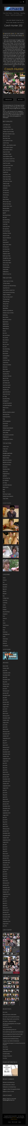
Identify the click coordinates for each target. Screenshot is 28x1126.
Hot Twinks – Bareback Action (9, 1021)
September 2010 (6, 921)
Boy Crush (5, 342)
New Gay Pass (6, 251)
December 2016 (6, 752)
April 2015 (5, 797)
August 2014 (5, 815)
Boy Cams (5, 1012)
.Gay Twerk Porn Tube (8, 165)
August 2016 (5, 761)
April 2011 (5, 905)
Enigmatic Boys (6, 473)
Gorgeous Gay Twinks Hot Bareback (11, 1041)
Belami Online (6, 458)
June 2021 (5, 688)
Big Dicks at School (7, 319)
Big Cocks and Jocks (7, 460)
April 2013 (5, 851)
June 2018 (5, 724)
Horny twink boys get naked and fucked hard (13, 1032)
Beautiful (13, 20)
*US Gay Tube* (6, 299)
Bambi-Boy (5, 315)
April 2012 (5, 878)
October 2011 (6, 892)
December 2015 (6, 779)
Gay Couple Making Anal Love (9, 1029)
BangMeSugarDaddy (7, 453)
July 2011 (5, 898)
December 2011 (6, 887)
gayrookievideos (6, 392)
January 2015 (6, 804)
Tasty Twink (5, 498)
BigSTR (4, 213)
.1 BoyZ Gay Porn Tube (8, 129)
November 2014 (6, 808)
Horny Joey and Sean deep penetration (12, 1036)
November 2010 (6, 917)
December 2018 (6, 718)
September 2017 (6, 738)
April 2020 (5, 700)
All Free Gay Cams (7, 201)
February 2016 (6, 774)
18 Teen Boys (6, 195)
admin (13, 33)
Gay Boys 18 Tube (7, 233)
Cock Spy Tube (6, 222)
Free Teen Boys (6, 231)
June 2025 (5, 670)
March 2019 (5, 713)
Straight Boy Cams (7, 258)
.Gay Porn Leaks (6, 163)
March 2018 (5, 729)
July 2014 (5, 817)
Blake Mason (6, 328)
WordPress (14, 1117)
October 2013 (6, 837)
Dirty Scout (5, 471)
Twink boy (7, 22)
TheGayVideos (6, 267)
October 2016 (6, 756)
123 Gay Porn (6, 192)
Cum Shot (5, 600)
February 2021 (6, 691)
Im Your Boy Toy (6, 478)
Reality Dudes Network (8, 428)
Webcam (5, 643)
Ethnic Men (5, 369)
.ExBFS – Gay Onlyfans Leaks (9, 145)
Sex (22, 20)
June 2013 (5, 846)
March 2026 (5, 666)
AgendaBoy (5, 308)
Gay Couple (5, 1049)
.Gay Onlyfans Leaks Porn (9, 158)
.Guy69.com (5, 172)
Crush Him (5, 224)
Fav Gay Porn (6, 228)
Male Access (5, 407)
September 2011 (6, 894)
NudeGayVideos (6, 416)
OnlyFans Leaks (6, 253)
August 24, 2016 (7, 33)
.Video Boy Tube (6, 185)
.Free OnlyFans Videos (8, 147)
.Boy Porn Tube (6, 136)
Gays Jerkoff (5, 242)
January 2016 (6, 776)
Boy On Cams (6, 344)
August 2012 (5, 869)
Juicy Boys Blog (6, 398)
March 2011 (5, 907)
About (13, 1084)
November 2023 (6, 675)
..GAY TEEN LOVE (6, 124)
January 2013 (6, 858)
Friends (4, 607)
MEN (4, 410)
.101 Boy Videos (6, 283)
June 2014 (5, 819)
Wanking (5, 641)
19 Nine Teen (6, 446)
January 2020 (6, 702)
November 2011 (6, 889)
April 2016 (5, 770)
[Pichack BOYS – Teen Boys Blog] (14, 7)
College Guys (6, 598)
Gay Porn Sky (6, 380)
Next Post (20, 99)
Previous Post (9, 99)
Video (11, 22)
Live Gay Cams (6, 249)
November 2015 (6, 781)
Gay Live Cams (6, 235)
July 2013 (5, 844)
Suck (4, 37)
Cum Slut (5, 1058)
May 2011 (5, 903)
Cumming (5, 602)
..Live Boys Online (7, 127)
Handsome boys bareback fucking (10, 1038)
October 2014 (6, 810)
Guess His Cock (6, 394)
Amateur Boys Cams (7, 206)
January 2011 (6, 912)
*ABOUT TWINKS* (7, 294)
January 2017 (6, 749)
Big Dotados (5, 321)
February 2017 (6, 747)
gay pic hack (5, 378)
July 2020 (5, 697)
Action (10, 20)
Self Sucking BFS (6, 430)
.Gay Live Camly (6, 152)
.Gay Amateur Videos (7, 149)
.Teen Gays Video (7, 179)
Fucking (17, 20)
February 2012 (6, 883)
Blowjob (4, 593)
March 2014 (5, 826)
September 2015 (6, 785)
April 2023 (5, 677)
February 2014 (6, 828)
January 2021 (6, 693)
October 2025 (6, 668)
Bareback (5, 584)
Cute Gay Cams (6, 226)
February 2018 (6, 731)
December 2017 (6, 733)
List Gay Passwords (7, 403)
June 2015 (5, 792)
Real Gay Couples (7, 494)
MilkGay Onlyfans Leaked (8, 412)
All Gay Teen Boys (7, 204)
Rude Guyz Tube (6, 256)
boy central (5, 337)
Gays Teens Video (7, 244)
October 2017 (6, 736)
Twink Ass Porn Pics (7, 1027)
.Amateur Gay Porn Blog (8, 131)
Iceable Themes (14, 1119)
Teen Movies (6, 625)
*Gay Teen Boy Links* (8, 297)
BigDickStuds (6, 324)
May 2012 (5, 876)
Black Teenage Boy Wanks (14, 1089)
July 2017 (5, 740)
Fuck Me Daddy (6, 1053)
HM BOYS (5, 476)
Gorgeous (5, 614)
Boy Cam (5, 333)
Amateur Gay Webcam (8, 310)
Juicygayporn (6, 401)
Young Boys (5, 645)
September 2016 (6, 758)
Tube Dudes (5, 269)
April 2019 (5, 711)
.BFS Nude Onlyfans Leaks (9, 133)
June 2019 (5, 709)
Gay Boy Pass (6, 373)
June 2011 (5, 901)
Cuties (4, 605)
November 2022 (6, 679)
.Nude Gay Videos (7, 176)
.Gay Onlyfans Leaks (7, 156)
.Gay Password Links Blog (8, 161)
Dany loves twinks (7, 364)
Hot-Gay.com (6, 246)
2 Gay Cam (5, 197)
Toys (4, 629)
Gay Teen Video (6, 387)
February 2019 (6, 715)
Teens (4, 627)
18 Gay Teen (6, 303)
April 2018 (5, 727)
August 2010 (5, 923)
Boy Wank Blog (6, 219)
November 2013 (6, 835)
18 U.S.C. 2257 (14, 1122)
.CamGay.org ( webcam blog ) (9, 285)
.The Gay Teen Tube (7, 181)
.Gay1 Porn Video (7, 167)
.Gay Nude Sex (6, 288)
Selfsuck (5, 618)
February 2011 (6, 910)
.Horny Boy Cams (7, 174)
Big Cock (5, 589)
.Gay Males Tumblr (7, 154)
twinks (7, 37)
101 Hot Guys (6, 190)
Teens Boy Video (6, 260)
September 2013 (6, 840)
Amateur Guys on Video (8, 312)
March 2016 (5, 772)
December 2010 (6, 914)
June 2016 (5, 765)
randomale (5, 425)
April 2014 (5, 824)
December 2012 (6, 860)
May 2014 (5, 822)
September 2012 (6, 867)
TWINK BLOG (6, 271)
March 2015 (5, 799)
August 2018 (5, 722)
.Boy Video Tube (6, 138)
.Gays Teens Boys (7, 170)
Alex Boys (5, 451)
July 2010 (5, 926)
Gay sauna (5, 1047)
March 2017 (5, 745)
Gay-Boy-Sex (6, 389)
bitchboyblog (6, 326)
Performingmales (7, 421)
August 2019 (5, 706)
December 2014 (6, 806)
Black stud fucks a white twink (9, 1014)
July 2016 (5, 763)
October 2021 (6, 686)
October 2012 (6, 865)
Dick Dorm (5, 367)
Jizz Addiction (6, 480)
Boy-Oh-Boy (5, 351)
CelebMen (5, 358)
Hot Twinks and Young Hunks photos (11, 1016)
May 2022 (5, 681)
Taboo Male (5, 432)
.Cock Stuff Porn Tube (8, 140)
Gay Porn (5, 240)
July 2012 (5, 871)
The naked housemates (8, 434)
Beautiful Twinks (6, 455)
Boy (4, 596)
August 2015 (5, 788)
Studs (4, 623)
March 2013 (5, 853)
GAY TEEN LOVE (6, 382)
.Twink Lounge (6, 183)
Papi (4, 419)
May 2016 (5, 767)
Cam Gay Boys (6, 355)
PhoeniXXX (5, 423)
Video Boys (14, 22)
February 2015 (6, 801)
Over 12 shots (11, 1091)
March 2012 (5, 880)
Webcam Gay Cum (7, 274)
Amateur (5, 580)
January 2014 (6, 831)
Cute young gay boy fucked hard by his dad (12, 1034)
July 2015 (5, 790)
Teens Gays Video (7, 262)
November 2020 (6, 695)
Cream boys (5, 362)
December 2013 (6, 833)
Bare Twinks (5, 317)
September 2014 (6, 813)
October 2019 (6, 704)
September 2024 (6, 672)
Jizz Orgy (5, 396)
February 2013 (6, 856)
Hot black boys (11, 1082)
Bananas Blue (6, 208)
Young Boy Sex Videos (8, 439)
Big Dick (4, 591)
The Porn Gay (6, 265)
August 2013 (5, 842)
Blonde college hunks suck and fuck (11, 1019)
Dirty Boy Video (6, 469)
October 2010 (6, 919)
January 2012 (6, 885)
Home (7, 20)
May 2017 (5, 743)
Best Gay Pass (6, 210)
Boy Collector (6, 340)
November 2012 (6, 862)
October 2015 (6, 783)
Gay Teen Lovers (7, 385)
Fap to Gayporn (6, 371)
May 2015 (5, 794)
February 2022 (6, 684)
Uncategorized (6, 634)
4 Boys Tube (5, 306)
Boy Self (5, 217)
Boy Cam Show (6, 335)
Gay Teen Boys (6, 611)
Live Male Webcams (7, 405)
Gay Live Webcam (7, 237)
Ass (3, 582)
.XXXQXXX (5, 188)
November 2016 (6, 754)
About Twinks (6, 199)
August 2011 (5, 896)
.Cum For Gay (6, 143)
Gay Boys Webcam (7, 376)
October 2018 (6, 720)
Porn (20, 20)
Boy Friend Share (7, 215)
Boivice (4, 330)
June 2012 (5, 874)
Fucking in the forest (7, 1051)
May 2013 (5, 849)
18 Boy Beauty (6, 301)
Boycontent (5, 353)
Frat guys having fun (7, 1056)
